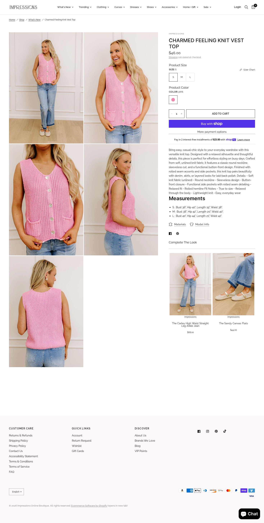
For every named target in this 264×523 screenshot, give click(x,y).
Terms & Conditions (21, 461)
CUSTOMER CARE (21, 428)
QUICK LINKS (81, 428)
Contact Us (16, 451)
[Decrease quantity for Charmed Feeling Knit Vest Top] (171, 114)
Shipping (173, 57)
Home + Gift (189, 7)
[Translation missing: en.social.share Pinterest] (178, 233)
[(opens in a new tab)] (201, 431)
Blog (137, 445)
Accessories (168, 7)
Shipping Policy (18, 440)
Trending (84, 7)
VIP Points (141, 451)
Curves (118, 7)
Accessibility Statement (23, 456)
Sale (206, 7)
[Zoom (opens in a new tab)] (75, 39)
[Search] (246, 7)
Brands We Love (145, 440)
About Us (140, 435)
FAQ (11, 471)
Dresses (134, 7)
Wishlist (77, 445)
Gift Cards (78, 451)
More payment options (212, 131)
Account (77, 435)
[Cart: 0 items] (252, 7)
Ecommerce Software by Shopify (89, 505)
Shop (21, 19)
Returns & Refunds (20, 435)
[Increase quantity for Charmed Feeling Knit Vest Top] (181, 114)
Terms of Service (19, 466)
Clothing (101, 7)
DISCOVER (142, 428)
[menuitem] (65, 7)
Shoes (150, 7)
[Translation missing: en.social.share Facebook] (171, 233)
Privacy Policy (17, 445)
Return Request (81, 440)
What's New (64, 7)
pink (173, 99)
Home (12, 19)
